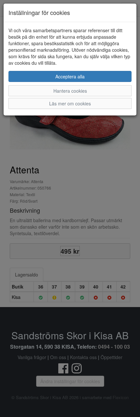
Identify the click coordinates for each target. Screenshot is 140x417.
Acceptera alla (70, 76)
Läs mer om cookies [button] (70, 103)
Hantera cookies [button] (70, 90)
